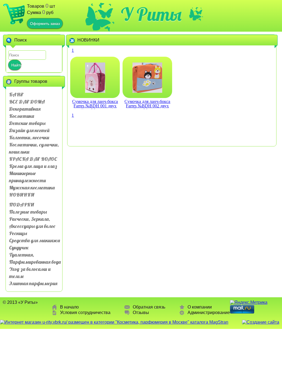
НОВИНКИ (21, 195)
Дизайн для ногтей (29, 130)
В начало (69, 307)
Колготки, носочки (29, 137)
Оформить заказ (45, 23)
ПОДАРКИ (21, 204)
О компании (200, 307)
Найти (16, 65)
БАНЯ (16, 94)
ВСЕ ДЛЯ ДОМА (27, 102)
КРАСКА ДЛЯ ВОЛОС (33, 159)
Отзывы (141, 312)
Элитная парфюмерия (33, 283)
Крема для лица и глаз (33, 166)
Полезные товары (28, 212)
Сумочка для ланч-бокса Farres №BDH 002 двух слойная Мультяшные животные (147, 104)
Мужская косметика (32, 187)
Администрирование (209, 312)
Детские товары (27, 123)
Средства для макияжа (34, 240)
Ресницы (18, 233)
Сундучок (19, 247)
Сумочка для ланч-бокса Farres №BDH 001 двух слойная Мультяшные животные (95, 104)
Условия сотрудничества (85, 312)
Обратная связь (149, 307)
